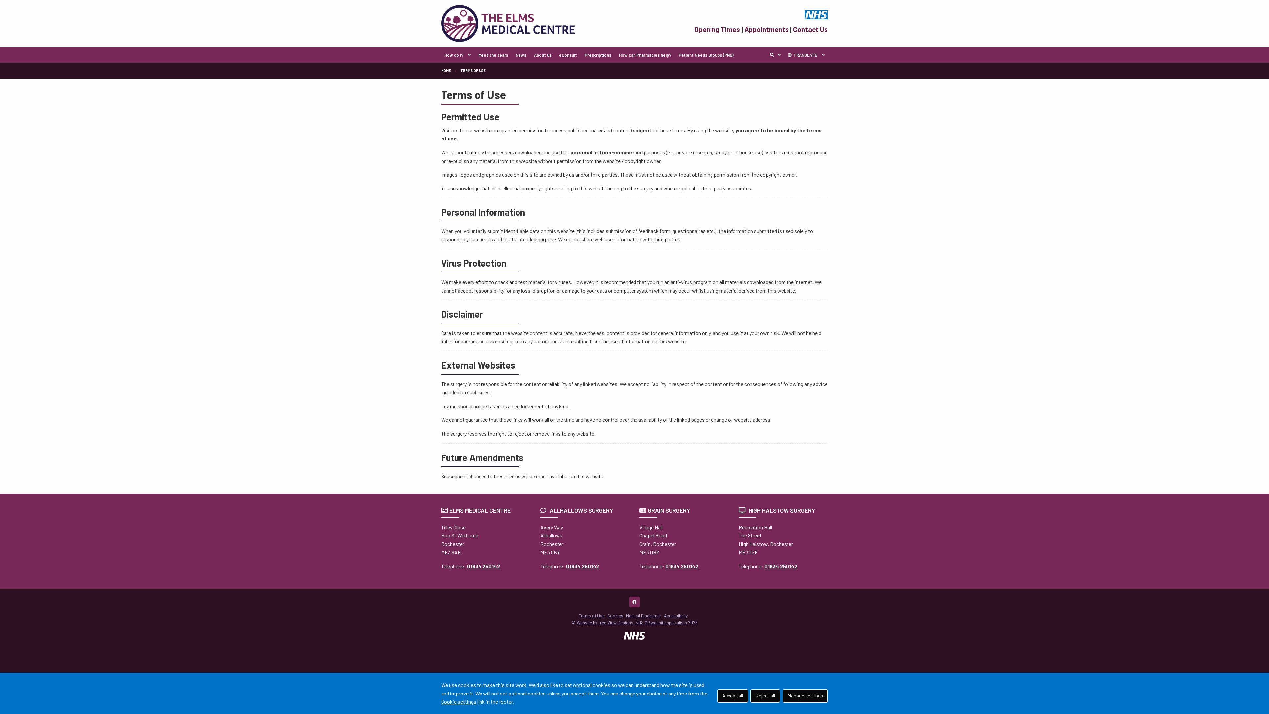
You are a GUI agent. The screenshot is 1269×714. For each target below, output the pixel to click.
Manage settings (805, 695)
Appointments (766, 29)
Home (446, 70)
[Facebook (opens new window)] (634, 602)
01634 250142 (483, 566)
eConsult (568, 55)
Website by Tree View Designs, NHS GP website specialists (632, 622)
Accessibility (676, 615)
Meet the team (493, 55)
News (521, 55)
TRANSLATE (804, 55)
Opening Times (717, 29)
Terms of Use (592, 615)
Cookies (615, 615)
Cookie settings (458, 701)
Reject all (765, 695)
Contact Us (810, 29)
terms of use (473, 70)
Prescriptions (598, 55)
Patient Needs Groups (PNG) (706, 55)
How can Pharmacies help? (645, 55)
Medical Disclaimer (643, 615)
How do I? (453, 55)
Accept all (732, 695)
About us (543, 55)
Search (777, 55)
